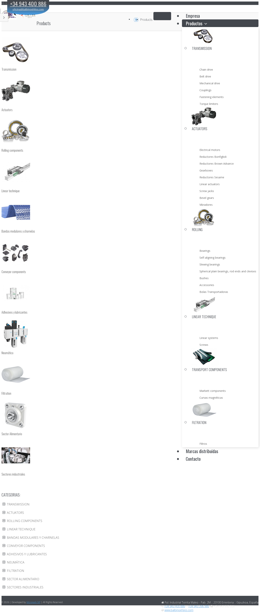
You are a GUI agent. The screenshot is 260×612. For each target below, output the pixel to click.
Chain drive (206, 69)
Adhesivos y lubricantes (14, 312)
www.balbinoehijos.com (178, 610)
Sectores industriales (13, 474)
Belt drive (205, 76)
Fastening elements (211, 97)
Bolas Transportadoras (213, 292)
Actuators (7, 110)
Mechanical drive (209, 83)
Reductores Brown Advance (216, 163)
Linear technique (11, 191)
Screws (203, 345)
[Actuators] (130, 91)
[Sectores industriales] (130, 456)
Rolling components (12, 150)
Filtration (6, 393)
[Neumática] (130, 334)
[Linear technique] (130, 172)
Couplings (205, 90)
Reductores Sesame (211, 177)
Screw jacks (206, 191)
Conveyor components (14, 272)
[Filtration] (130, 375)
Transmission (9, 69)
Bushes (204, 278)
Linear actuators (209, 184)
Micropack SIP (33, 602)
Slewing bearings (209, 264)
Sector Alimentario (12, 434)
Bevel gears (206, 198)
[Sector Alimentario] (130, 415)
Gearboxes (206, 170)
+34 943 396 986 (198, 606)
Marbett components (212, 391)
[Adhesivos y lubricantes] (130, 294)
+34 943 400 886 (174, 606)
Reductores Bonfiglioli (213, 157)
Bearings (204, 251)
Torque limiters (208, 104)
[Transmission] (130, 51)
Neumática (7, 353)
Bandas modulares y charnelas (18, 231)
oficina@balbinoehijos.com (28, 9)
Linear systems (208, 338)
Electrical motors (209, 150)
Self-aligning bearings (212, 257)
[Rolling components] (130, 132)
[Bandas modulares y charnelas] (130, 213)
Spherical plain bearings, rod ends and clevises (227, 271)
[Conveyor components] (130, 253)
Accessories (206, 285)
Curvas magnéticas (211, 397)
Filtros (203, 443)
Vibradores (206, 204)
